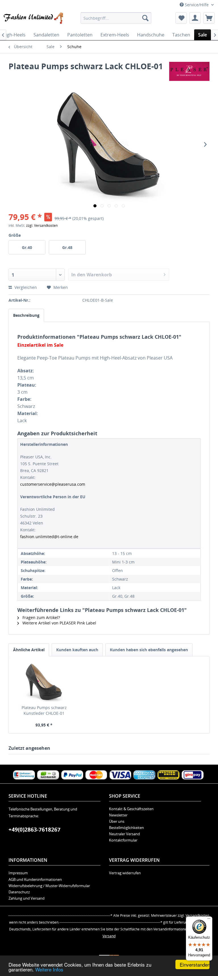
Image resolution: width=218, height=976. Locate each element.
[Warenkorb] (209, 18)
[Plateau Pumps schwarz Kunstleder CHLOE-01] (44, 682)
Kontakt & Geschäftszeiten (131, 808)
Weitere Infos (49, 969)
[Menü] (209, 919)
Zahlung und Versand (27, 898)
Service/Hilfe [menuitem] (197, 4)
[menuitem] (116, 18)
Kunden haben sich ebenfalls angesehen (149, 649)
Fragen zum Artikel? (40, 617)
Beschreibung (26, 315)
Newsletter (118, 815)
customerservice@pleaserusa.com (52, 484)
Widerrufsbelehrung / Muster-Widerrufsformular (49, 885)
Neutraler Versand (124, 833)
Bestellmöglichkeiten (126, 827)
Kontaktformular (123, 840)
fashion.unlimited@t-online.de (49, 536)
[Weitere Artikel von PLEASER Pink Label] (189, 72)
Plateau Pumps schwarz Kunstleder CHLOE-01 (44, 710)
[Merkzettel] (181, 18)
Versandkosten (197, 915)
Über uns (116, 821)
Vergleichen (25, 287)
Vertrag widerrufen (125, 872)
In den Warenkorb (91, 274)
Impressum (18, 872)
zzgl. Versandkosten (42, 225)
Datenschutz (19, 892)
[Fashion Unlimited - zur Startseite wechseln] (33, 19)
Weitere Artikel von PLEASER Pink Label (58, 623)
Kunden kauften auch (77, 649)
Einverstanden (194, 964)
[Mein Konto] (195, 18)
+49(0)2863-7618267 (34, 829)
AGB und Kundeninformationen (35, 879)
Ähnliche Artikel (29, 649)
